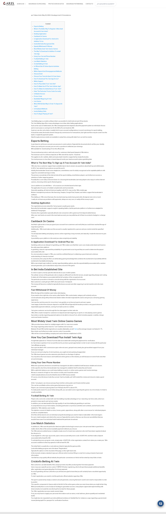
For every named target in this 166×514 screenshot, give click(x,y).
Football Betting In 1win (41, 59)
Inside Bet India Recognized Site (44, 44)
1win (75, 329)
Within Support (38, 81)
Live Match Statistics (40, 61)
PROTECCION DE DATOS (56, 4)
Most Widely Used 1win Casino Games (46, 49)
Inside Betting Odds (40, 111)
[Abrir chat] (161, 503)
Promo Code (38, 96)
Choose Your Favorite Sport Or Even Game (47, 76)
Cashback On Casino (40, 36)
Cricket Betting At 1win (41, 64)
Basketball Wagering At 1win (43, 99)
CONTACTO (89, 4)
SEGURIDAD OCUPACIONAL (37, 4)
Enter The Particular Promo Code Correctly (47, 91)
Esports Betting (39, 26)
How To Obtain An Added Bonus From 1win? (47, 89)
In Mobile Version (39, 94)
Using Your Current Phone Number (45, 56)
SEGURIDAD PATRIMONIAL (74, 4)
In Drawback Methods (40, 109)
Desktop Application (40, 34)
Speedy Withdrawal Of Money (43, 46)
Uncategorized (56, 15)
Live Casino (37, 101)
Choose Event (38, 74)
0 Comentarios (66, 15)
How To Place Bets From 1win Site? (45, 84)
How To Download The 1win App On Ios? (46, 79)
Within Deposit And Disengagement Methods (48, 71)
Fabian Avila (37, 15)
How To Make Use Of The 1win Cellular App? (47, 86)
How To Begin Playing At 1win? (43, 114)
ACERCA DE (20, 4)
